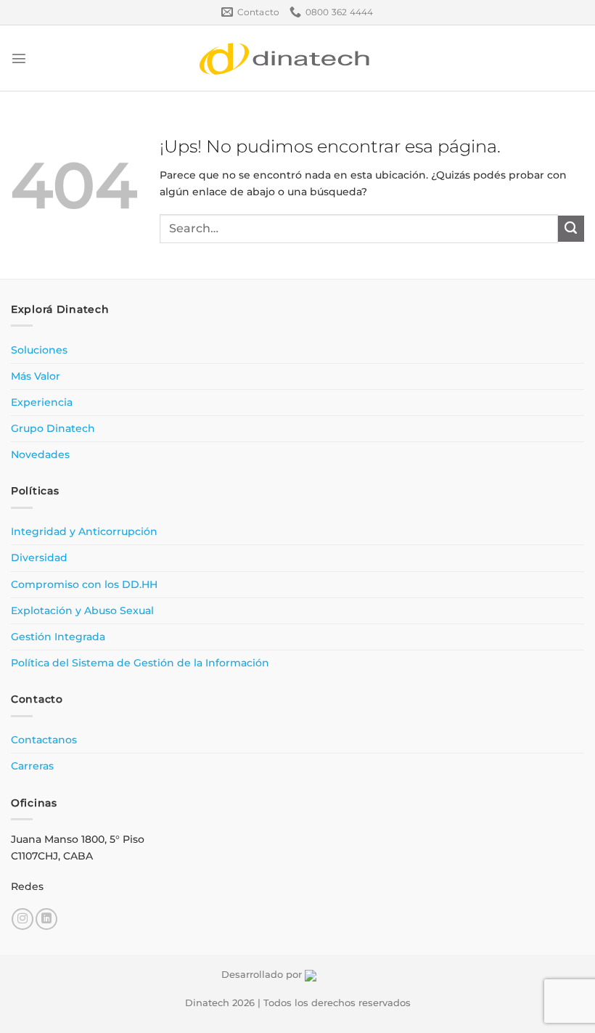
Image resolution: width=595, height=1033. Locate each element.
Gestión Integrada (58, 636)
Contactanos (44, 739)
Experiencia (42, 402)
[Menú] (19, 58)
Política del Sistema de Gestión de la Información (140, 662)
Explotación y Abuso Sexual (82, 610)
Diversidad (39, 557)
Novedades (40, 454)
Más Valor (35, 376)
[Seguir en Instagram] (22, 919)
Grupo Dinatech (53, 428)
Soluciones (39, 349)
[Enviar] (571, 229)
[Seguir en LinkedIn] (46, 919)
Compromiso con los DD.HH (84, 584)
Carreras (32, 765)
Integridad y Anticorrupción (84, 531)
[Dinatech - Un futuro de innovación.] (285, 58)
